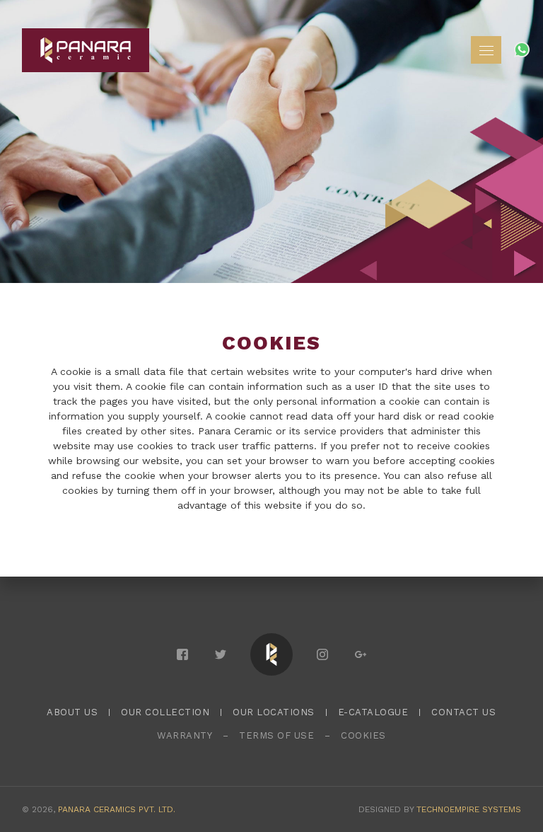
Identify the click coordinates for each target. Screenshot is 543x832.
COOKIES (363, 735)
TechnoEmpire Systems (468, 809)
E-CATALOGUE (373, 712)
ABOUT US (72, 712)
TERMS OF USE (276, 735)
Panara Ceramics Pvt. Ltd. (116, 809)
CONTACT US (463, 712)
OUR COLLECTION (165, 712)
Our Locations (274, 712)
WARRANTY (184, 735)
